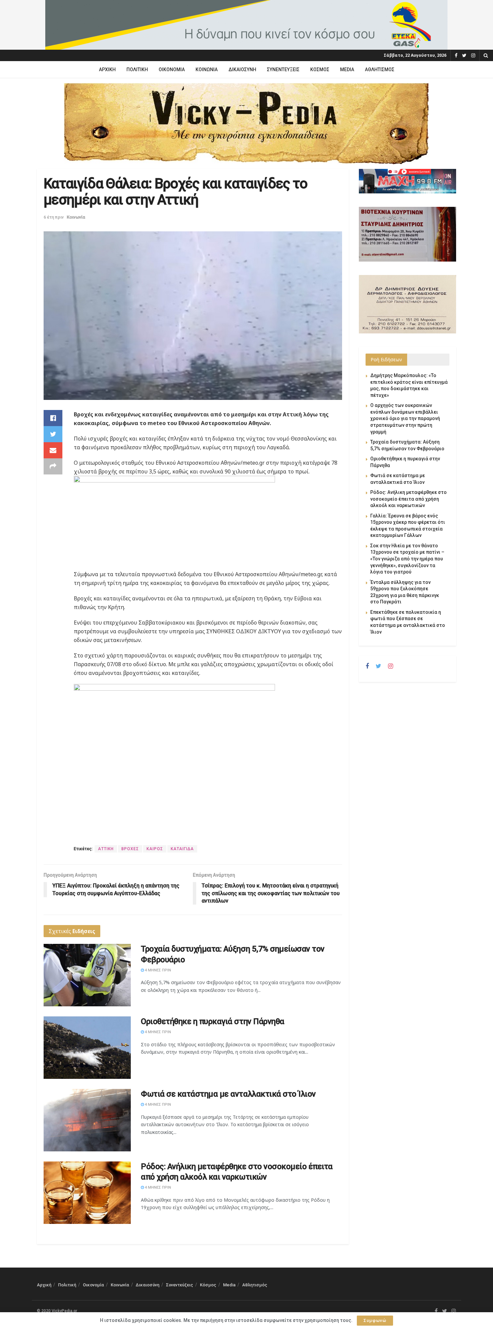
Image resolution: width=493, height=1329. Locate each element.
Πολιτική (137, 69)
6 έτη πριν (54, 217)
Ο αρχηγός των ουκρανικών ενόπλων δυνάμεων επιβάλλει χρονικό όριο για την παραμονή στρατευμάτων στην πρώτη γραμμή (405, 418)
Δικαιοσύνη (242, 69)
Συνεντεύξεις (283, 69)
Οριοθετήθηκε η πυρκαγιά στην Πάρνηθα (212, 1021)
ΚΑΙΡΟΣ (155, 848)
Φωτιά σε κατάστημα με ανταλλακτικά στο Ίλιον (228, 1094)
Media (347, 69)
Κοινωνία (207, 69)
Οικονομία (172, 69)
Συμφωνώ (375, 1320)
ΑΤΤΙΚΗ (106, 848)
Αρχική (107, 69)
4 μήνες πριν (157, 970)
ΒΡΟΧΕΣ (130, 848)
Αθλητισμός (379, 69)
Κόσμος (319, 69)
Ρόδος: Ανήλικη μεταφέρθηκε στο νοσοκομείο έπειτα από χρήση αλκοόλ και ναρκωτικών (408, 499)
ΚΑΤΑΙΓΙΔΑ (182, 848)
